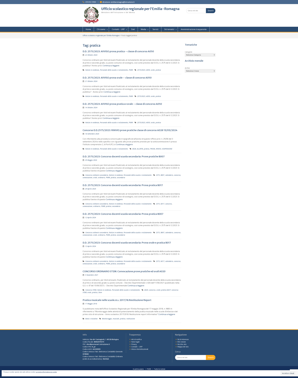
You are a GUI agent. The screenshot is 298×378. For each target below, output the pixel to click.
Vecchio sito (181, 344)
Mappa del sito (183, 347)
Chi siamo (101, 29)
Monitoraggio (107, 319)
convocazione (87, 177)
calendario (169, 175)
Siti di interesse (183, 339)
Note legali (135, 342)
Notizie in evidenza (92, 70)
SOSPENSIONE (167, 149)
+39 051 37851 (90, 2)
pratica (158, 70)
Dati (133, 29)
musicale (116, 319)
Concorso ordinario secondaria (96, 175)
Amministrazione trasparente (194, 29)
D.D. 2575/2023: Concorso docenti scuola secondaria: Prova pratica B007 (123, 213)
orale (153, 70)
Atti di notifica (136, 339)
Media (143, 29)
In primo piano (138, 369)
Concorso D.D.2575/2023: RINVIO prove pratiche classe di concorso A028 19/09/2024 (130, 130)
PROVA (152, 149)
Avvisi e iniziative (91, 319)
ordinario (101, 177)
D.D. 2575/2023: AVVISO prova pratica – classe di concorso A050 (118, 51)
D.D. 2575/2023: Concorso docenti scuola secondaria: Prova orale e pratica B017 (127, 242)
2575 (158, 175)
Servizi (155, 29)
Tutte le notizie (159, 369)
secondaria (121, 177)
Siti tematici (169, 29)
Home (88, 29)
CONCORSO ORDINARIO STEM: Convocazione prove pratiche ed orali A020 (124, 271)
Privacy (134, 344)
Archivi (187, 68)
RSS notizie (181, 342)
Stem (100, 292)
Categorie (188, 52)
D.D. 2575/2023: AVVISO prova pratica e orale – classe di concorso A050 (122, 103)
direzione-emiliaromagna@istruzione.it (118, 2)
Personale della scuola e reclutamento (114, 70)
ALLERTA (140, 149)
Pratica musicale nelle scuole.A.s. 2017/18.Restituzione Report (117, 300)
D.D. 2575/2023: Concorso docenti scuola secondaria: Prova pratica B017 (123, 185)
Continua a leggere (111, 65)
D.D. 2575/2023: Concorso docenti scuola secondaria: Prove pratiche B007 (124, 156)
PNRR (131, 70)
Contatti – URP (118, 29)
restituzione (130, 319)
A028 (134, 149)
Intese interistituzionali (139, 349)
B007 (162, 175)
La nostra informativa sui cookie (46, 372)
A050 (148, 70)
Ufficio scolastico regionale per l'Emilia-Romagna (140, 9)
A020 (146, 290)
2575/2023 (141, 70)
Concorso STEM (90, 290)
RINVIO (158, 149)
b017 (162, 204)
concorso (177, 175)
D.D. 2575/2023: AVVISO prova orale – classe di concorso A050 (117, 77)
